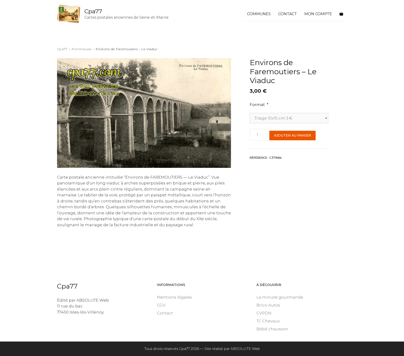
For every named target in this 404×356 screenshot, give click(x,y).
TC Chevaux (268, 321)
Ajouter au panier (292, 135)
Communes (259, 14)
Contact (287, 14)
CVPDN (263, 313)
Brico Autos (268, 305)
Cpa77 (93, 11)
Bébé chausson (272, 329)
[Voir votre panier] (341, 14)
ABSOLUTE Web (245, 348)
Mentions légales (174, 297)
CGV (161, 305)
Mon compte (318, 14)
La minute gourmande (279, 297)
